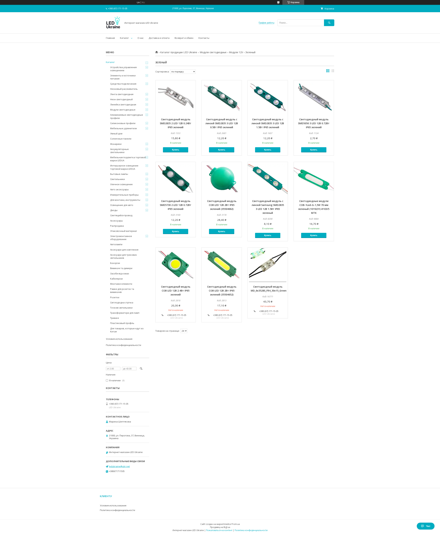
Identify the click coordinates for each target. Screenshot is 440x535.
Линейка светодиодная (123, 104)
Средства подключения (123, 83)
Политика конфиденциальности (123, 345)
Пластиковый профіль (122, 323)
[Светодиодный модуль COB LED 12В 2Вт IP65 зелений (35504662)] (222, 179)
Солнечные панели (120, 138)
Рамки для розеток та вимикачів (122, 290)
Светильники (117, 179)
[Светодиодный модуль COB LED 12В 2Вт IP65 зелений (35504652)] (222, 265)
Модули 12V (236, 52)
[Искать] (329, 22)
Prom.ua (236, 524)
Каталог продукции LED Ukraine (178, 52)
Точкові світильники (121, 307)
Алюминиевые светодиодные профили (126, 116)
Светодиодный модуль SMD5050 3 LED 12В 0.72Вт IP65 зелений (313, 123)
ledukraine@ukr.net (119, 466)
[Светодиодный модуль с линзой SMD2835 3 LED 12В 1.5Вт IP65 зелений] (268, 97)
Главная (110, 37)
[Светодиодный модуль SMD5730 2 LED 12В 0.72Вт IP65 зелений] (176, 179)
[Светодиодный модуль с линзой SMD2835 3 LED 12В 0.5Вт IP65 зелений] (222, 97)
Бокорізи (115, 263)
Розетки (114, 297)
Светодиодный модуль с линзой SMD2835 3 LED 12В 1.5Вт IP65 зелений (267, 123)
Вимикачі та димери (121, 268)
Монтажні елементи (121, 283)
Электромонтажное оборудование (121, 238)
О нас (141, 37)
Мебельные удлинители (123, 128)
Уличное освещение (121, 184)
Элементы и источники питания (123, 77)
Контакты (204, 37)
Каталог (124, 37)
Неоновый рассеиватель (124, 88)
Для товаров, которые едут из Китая (127, 330)
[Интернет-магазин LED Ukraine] (113, 29)
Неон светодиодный (121, 99)
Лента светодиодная (121, 94)
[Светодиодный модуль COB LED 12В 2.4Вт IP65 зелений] (176, 265)
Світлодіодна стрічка (121, 302)
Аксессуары (116, 220)
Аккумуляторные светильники (119, 151)
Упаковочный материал (123, 230)
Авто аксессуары (119, 189)
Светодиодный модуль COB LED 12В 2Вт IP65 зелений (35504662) (221, 205)
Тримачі (114, 317)
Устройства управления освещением (123, 69)
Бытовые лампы (119, 174)
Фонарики (116, 144)
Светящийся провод (121, 215)
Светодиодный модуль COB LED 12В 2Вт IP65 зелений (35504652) (221, 290)
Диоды (114, 210)
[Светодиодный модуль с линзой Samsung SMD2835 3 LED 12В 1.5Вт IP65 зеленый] (268, 179)
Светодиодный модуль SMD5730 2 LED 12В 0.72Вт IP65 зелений (175, 205)
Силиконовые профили (122, 123)
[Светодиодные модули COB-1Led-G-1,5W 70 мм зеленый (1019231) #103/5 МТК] (314, 179)
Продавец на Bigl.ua (220, 527)
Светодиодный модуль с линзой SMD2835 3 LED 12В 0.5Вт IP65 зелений (221, 123)
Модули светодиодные (213, 52)
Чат (428, 526)
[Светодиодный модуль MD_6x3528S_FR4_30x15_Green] (268, 265)
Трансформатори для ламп (124, 312)
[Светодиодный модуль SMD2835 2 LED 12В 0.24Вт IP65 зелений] (176, 97)
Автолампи (116, 244)
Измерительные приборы (124, 194)
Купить (175, 150)
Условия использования (119, 338)
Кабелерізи (116, 278)
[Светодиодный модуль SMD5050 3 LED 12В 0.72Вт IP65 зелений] (314, 97)
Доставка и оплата (159, 37)
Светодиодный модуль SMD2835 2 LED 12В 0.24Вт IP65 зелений (175, 123)
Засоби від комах (119, 273)
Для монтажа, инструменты (125, 199)
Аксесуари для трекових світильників (123, 256)
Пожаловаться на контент (219, 530)
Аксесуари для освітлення (124, 249)
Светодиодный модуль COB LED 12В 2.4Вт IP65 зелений (175, 290)
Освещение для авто (121, 205)
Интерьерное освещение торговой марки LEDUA (124, 167)
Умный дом (116, 133)
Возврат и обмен (184, 37)
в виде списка (332, 71)
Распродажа (117, 225)
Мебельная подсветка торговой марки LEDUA (128, 159)
